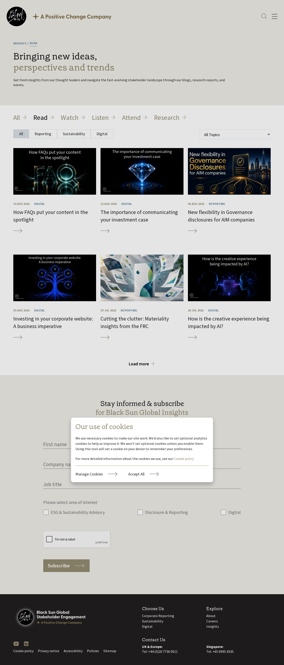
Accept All (136, 473)
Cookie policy (184, 458)
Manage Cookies (89, 473)
